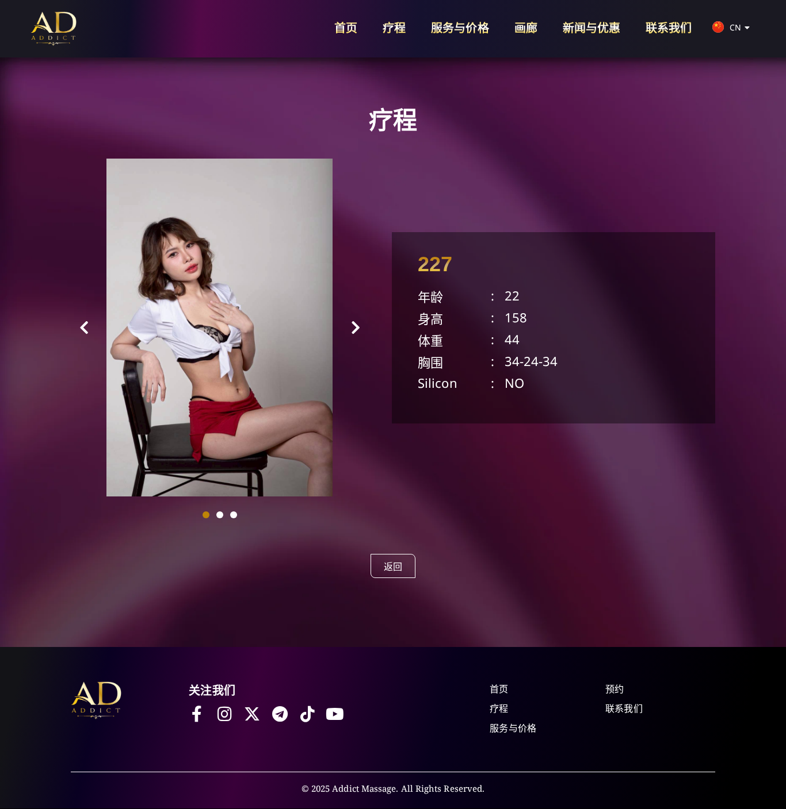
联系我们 (669, 28)
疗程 (394, 28)
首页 (345, 28)
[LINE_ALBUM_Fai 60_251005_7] (219, 327)
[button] (84, 327)
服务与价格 (460, 28)
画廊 (525, 28)
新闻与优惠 (591, 28)
